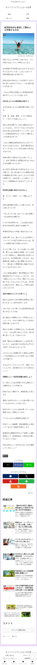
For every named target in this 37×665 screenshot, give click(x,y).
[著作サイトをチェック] (10, 476)
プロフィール (27, 655)
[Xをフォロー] (26, 476)
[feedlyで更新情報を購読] (26, 481)
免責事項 (27, 658)
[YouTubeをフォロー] (10, 481)
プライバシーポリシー (9, 658)
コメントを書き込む (18, 630)
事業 (6, 456)
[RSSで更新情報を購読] (18, 486)
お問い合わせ (9, 655)
